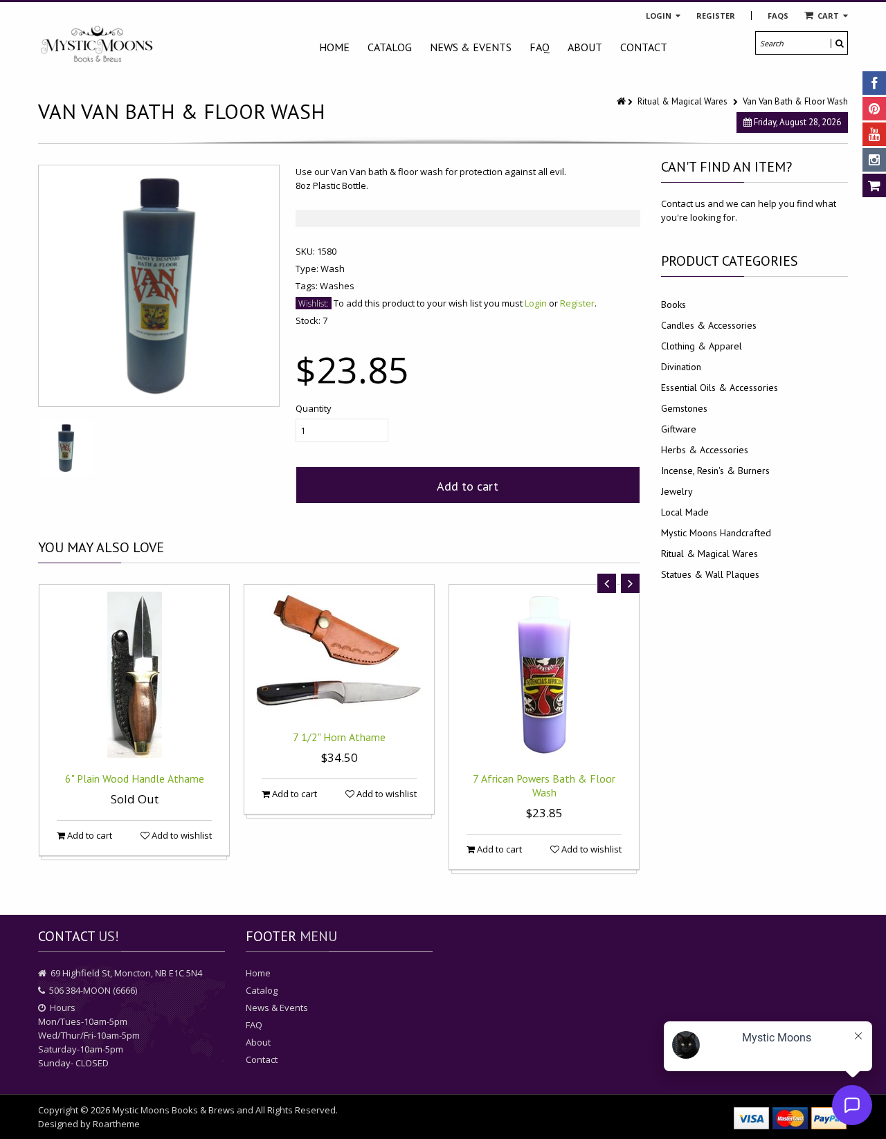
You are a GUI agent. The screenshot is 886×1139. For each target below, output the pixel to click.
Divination (681, 367)
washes (337, 286)
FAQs (778, 15)
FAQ (540, 47)
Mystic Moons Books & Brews (173, 1110)
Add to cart (467, 486)
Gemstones (684, 408)
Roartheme (116, 1124)
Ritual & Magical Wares (682, 101)
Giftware (678, 429)
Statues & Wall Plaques (710, 574)
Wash (332, 268)
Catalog (390, 47)
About (585, 47)
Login (659, 15)
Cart (828, 15)
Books (673, 304)
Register (715, 15)
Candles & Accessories (709, 325)
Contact (643, 47)
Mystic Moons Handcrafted (716, 533)
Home (334, 47)
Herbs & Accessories (704, 450)
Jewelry (677, 491)
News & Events (471, 47)
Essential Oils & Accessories (719, 387)
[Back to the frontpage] (622, 101)
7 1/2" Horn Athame (339, 737)
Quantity (314, 408)
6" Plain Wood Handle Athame (134, 778)
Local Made (685, 512)
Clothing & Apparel (701, 346)
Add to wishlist (181, 835)
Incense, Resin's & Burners (715, 470)
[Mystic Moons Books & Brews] (97, 44)
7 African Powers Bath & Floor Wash (544, 785)
